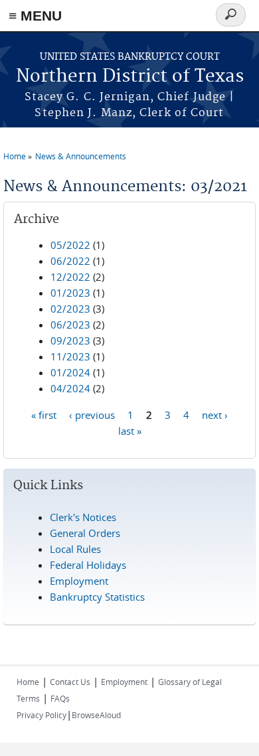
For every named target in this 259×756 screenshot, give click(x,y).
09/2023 (70, 340)
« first (43, 414)
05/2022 (70, 245)
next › (215, 414)
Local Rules (75, 549)
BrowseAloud (96, 715)
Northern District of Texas (130, 77)
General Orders (85, 533)
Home (14, 156)
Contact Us (70, 681)
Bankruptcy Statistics (97, 596)
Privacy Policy (41, 715)
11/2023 (70, 356)
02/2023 (70, 308)
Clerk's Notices (83, 517)
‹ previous (92, 414)
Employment (79, 580)
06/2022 (70, 260)
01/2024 (70, 372)
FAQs (60, 698)
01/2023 (70, 292)
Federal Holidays (88, 564)
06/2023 (70, 324)
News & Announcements (80, 156)
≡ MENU (35, 15)
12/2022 (70, 276)
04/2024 (70, 388)
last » (129, 430)
